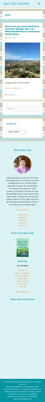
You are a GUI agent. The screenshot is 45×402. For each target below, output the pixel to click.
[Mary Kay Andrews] (16, 4)
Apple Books (21, 281)
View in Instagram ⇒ (13, 88)
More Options (21, 291)
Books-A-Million (21, 276)
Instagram (11, 94)
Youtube (21, 223)
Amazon (21, 270)
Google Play (22, 284)
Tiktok (21, 220)
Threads (21, 225)
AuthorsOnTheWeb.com (22, 399)
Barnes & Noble (21, 273)
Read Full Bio (21, 210)
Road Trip (22, 261)
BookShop (21, 278)
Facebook (22, 215)
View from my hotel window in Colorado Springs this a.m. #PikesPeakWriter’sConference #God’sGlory (22, 30)
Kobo (21, 286)
